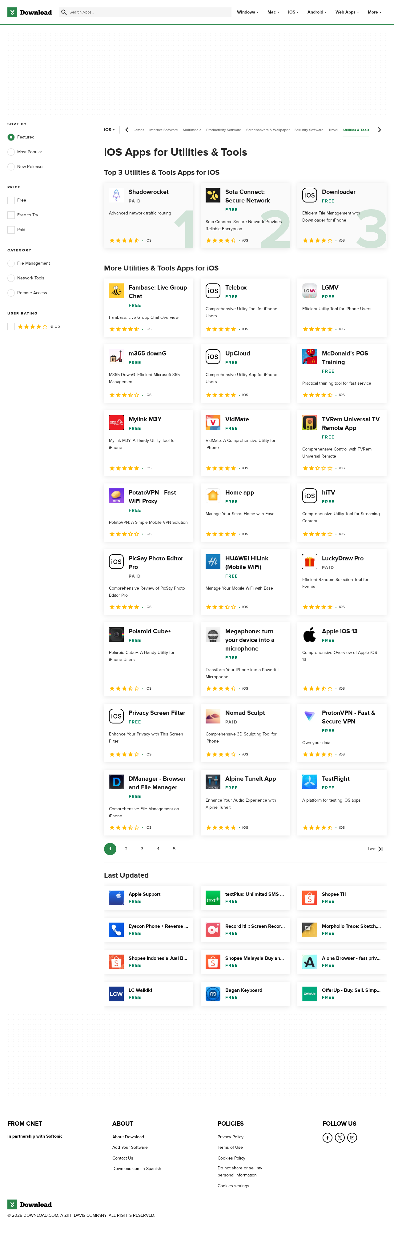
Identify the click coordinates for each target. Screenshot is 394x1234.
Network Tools (30, 278)
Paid (21, 229)
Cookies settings (233, 1185)
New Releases (31, 166)
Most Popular (29, 151)
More (373, 12)
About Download (128, 1137)
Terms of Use (230, 1147)
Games (138, 130)
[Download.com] (29, 12)
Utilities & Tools (356, 130)
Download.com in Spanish (136, 1169)
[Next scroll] (379, 129)
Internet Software (163, 130)
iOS (291, 12)
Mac (271, 12)
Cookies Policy (231, 1158)
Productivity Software (223, 130)
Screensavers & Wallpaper (268, 130)
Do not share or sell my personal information (240, 1172)
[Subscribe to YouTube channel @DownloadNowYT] (352, 1138)
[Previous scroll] (127, 129)
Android (315, 12)
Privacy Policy (230, 1137)
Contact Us (122, 1158)
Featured (25, 137)
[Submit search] (64, 12)
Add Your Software (130, 1147)
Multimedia (192, 130)
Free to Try (27, 215)
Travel (333, 130)
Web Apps (346, 12)
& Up (55, 326)
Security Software (309, 130)
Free (21, 200)
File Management (33, 263)
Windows (246, 12)
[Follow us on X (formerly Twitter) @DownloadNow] (340, 1138)
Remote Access (32, 292)
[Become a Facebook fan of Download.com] (327, 1138)
